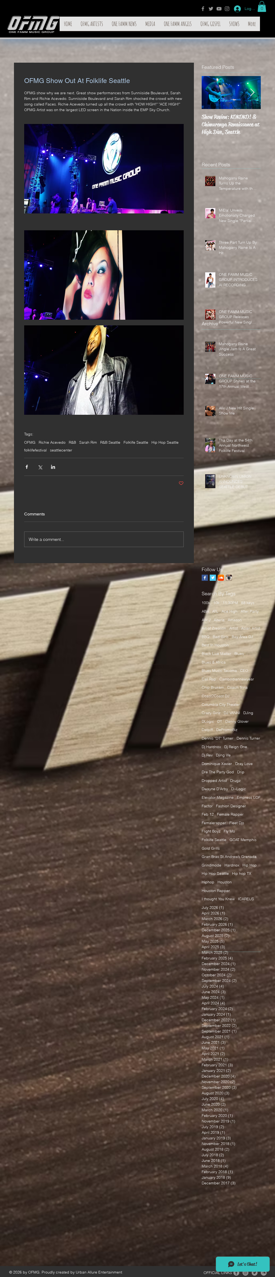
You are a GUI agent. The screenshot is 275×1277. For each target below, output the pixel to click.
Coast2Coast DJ (215, 696)
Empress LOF (248, 797)
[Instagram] (227, 9)
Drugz (235, 780)
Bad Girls (221, 636)
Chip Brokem (213, 687)
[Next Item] (252, 92)
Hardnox (232, 865)
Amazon (235, 619)
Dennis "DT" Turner (217, 738)
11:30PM (230, 602)
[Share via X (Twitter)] (39, 466)
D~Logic (238, 788)
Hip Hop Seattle (165, 442)
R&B (72, 442)
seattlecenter (61, 450)
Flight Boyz (211, 831)
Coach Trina (237, 687)
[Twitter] (211, 9)
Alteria (219, 619)
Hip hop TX (241, 873)
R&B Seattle (110, 442)
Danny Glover (237, 721)
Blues (239, 653)
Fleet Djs (236, 822)
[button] (261, 6)
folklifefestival (35, 450)
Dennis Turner (248, 738)
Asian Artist (250, 628)
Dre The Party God (218, 772)
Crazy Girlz (211, 712)
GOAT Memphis (243, 839)
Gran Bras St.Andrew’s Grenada (229, 856)
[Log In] (235, 9)
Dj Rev (207, 755)
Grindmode (211, 865)
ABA (205, 611)
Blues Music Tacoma (219, 670)
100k (206, 602)
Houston (225, 882)
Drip (240, 772)
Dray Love (244, 763)
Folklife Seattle (136, 442)
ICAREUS (246, 898)
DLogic (208, 721)
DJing (248, 712)
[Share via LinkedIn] (53, 466)
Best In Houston (215, 645)
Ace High (229, 611)
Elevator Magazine (218, 797)
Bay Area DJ (242, 636)
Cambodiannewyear (236, 679)
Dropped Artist (214, 780)
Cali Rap (209, 679)
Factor (207, 806)
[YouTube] (219, 9)
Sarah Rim (88, 442)
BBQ (205, 636)
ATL (215, 611)
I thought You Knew (218, 898)
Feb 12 (208, 814)
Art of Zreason (214, 628)
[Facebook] (203, 9)
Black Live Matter (216, 653)
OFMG (29, 442)
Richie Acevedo (52, 442)
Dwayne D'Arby (215, 788)
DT (219, 721)
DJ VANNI (232, 712)
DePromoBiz (226, 729)
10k (216, 602)
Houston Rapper (216, 890)
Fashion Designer (231, 806)
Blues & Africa (214, 662)
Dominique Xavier (217, 763)
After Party (250, 611)
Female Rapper (230, 814)
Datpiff (207, 729)
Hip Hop (250, 865)
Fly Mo (229, 831)
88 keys (247, 602)
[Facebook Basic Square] (205, 578)
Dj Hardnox (211, 746)
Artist (233, 628)
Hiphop (208, 882)
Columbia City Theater (221, 704)
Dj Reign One (235, 746)
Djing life (223, 755)
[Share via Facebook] (26, 466)
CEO (244, 670)
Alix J (206, 619)
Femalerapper (214, 822)
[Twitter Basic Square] (213, 578)
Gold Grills (211, 848)
